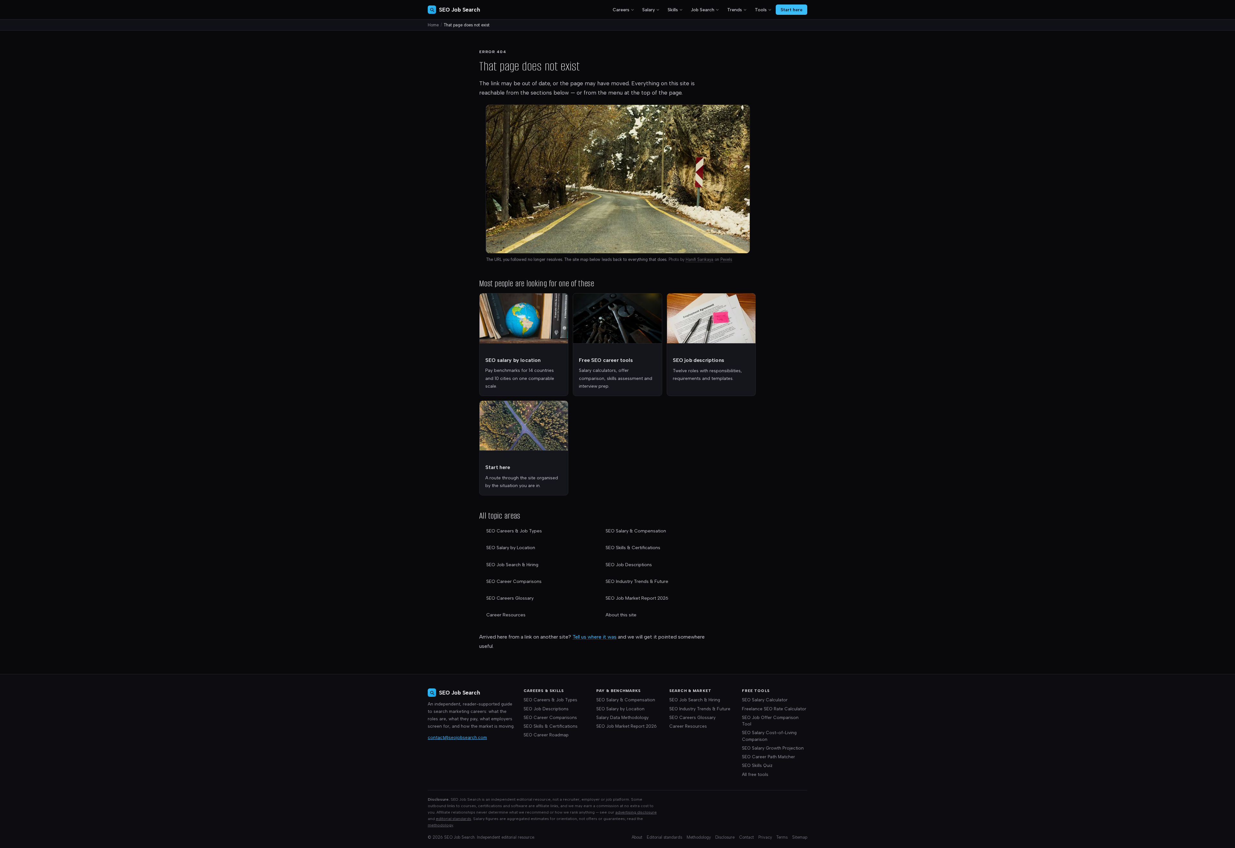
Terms (782, 837)
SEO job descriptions (698, 360)
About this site (621, 615)
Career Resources (506, 615)
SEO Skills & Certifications (633, 547)
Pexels (726, 259)
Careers (621, 10)
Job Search (702, 10)
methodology (440, 825)
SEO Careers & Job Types (514, 531)
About (637, 837)
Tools (761, 10)
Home (433, 25)
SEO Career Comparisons (514, 581)
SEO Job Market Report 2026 (637, 598)
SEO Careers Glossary (510, 598)
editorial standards (453, 818)
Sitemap (799, 837)
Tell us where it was (594, 637)
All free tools (755, 774)
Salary (648, 10)
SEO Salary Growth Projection (773, 748)
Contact (746, 837)
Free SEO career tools (606, 360)
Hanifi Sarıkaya (699, 259)
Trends (734, 10)
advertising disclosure (636, 812)
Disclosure (725, 837)
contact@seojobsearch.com (457, 737)
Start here (791, 9)
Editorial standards (664, 837)
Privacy (765, 837)
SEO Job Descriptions (629, 564)
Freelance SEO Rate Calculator (774, 708)
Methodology (699, 837)
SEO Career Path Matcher (768, 756)
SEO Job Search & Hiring (512, 564)
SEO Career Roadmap (546, 734)
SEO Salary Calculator (765, 699)
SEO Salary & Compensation (636, 531)
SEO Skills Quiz (757, 765)
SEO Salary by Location (510, 547)
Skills (673, 10)
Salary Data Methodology (622, 717)
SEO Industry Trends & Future (637, 581)
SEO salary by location (513, 360)
